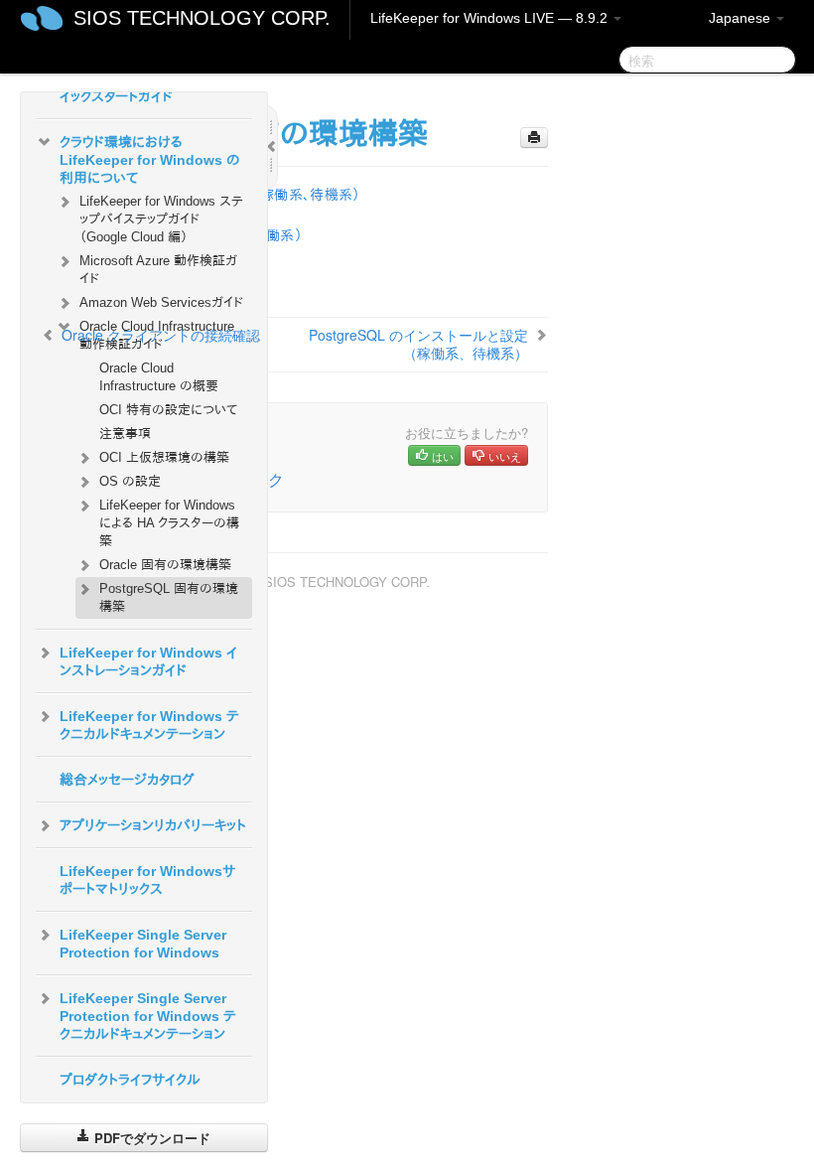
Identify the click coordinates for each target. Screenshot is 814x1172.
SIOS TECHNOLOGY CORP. (202, 18)
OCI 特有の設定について (168, 409)
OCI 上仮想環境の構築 (164, 457)
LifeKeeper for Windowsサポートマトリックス (147, 880)
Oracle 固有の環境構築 (165, 564)
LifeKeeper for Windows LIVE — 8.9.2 (490, 18)
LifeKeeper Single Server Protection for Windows (143, 943)
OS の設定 (130, 481)
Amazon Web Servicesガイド (161, 302)
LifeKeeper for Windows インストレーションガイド (148, 661)
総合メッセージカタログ (127, 780)
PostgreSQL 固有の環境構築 (168, 597)
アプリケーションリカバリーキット (153, 825)
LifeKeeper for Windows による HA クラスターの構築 (169, 523)
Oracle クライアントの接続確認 (161, 335)
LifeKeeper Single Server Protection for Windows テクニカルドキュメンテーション (148, 1016)
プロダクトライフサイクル (130, 1080)
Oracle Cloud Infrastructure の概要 (158, 377)
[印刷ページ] (534, 137)
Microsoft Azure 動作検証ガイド (158, 269)
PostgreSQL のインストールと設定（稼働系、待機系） (418, 344)
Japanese (741, 18)
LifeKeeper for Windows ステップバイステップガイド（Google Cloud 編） (161, 219)
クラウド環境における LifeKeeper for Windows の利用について (150, 160)
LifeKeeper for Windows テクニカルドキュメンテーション (149, 725)
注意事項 (125, 433)
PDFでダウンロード (150, 1137)
